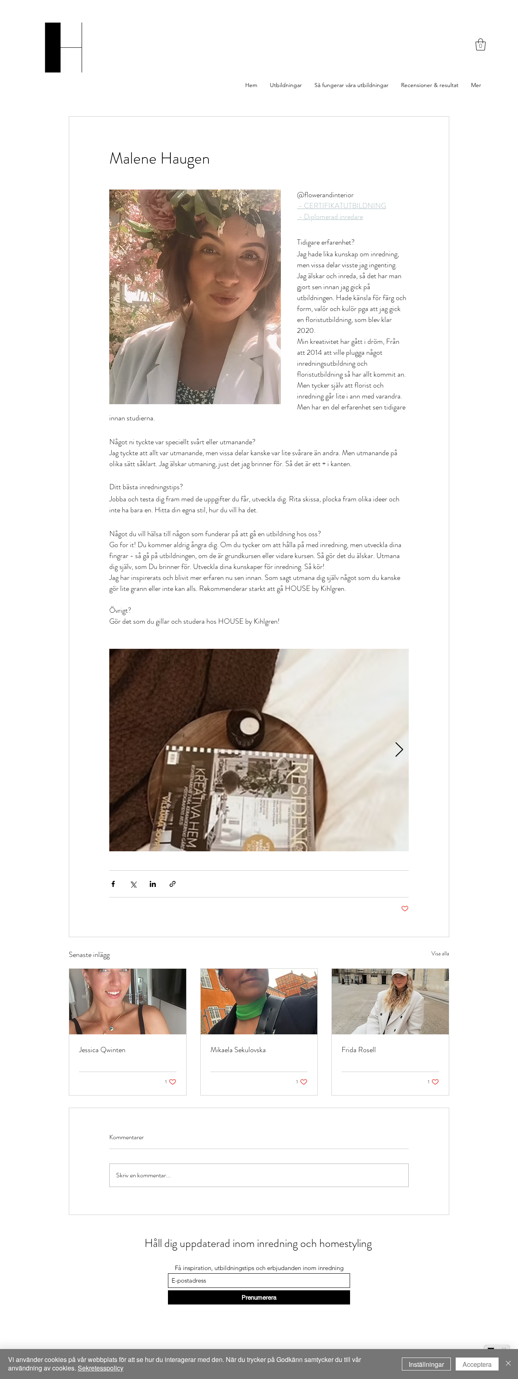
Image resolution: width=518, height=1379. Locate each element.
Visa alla (440, 953)
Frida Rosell (359, 1049)
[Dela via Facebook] (113, 884)
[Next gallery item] (399, 750)
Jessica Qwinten (102, 1049)
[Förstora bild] (259, 750)
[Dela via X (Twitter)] (133, 884)
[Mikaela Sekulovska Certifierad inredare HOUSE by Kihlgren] (259, 1001)
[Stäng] (508, 1364)
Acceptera (477, 1364)
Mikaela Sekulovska (238, 1049)
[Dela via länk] (172, 884)
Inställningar (426, 1364)
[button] (481, 44)
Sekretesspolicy (100, 1368)
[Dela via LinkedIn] (153, 884)
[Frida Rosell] (390, 1001)
